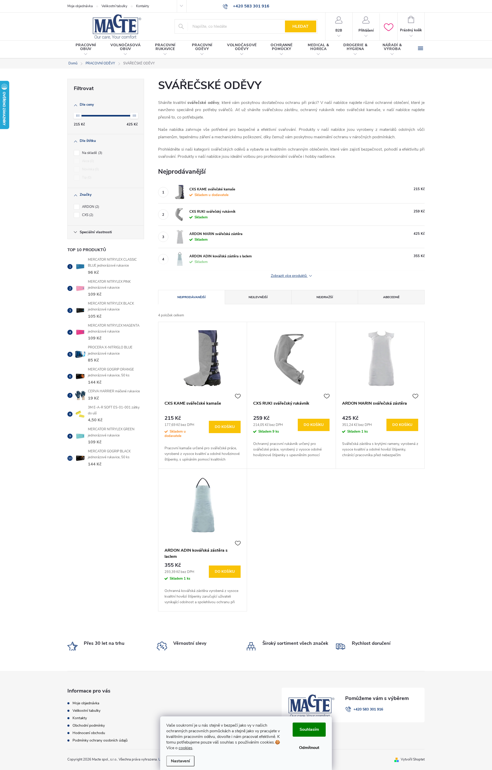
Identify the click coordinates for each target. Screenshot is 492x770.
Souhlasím (309, 729)
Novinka (90, 169)
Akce (87, 161)
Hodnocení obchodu (89, 732)
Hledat (300, 26)
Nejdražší (324, 297)
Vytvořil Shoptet (413, 759)
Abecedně (391, 297)
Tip (86, 177)
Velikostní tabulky (114, 6)
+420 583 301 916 (368, 709)
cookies (185, 748)
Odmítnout (309, 747)
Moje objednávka (80, 6)
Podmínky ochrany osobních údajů (100, 740)
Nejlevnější (258, 297)
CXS (87, 215)
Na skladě (91, 153)
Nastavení (180, 761)
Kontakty (142, 6)
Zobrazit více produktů (289, 276)
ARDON (90, 206)
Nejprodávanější (191, 297)
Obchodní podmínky (89, 725)
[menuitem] (85, 50)
